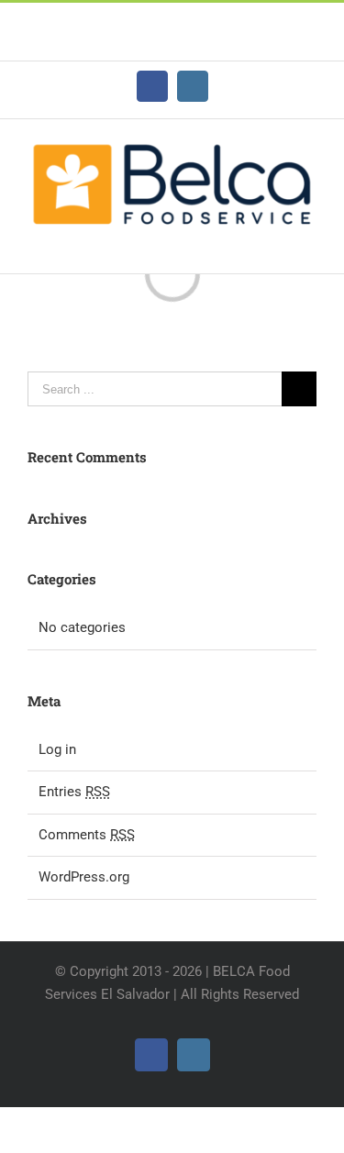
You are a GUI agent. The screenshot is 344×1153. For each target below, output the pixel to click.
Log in (57, 749)
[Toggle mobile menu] (309, 245)
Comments (87, 834)
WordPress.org (84, 877)
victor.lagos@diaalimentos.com (172, 42)
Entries (74, 791)
